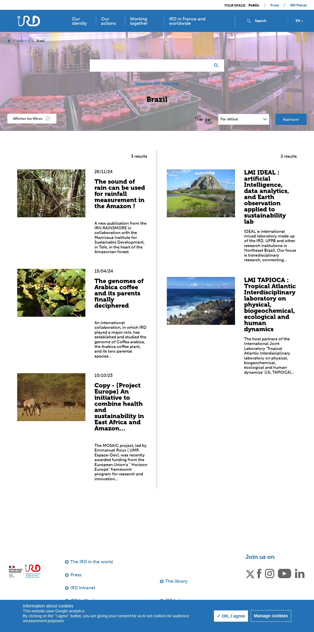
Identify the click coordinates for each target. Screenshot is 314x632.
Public (254, 5)
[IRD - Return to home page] (28, 21)
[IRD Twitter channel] (250, 573)
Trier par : (204, 119)
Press (274, 5)
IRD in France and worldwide (187, 21)
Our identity (79, 21)
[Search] (217, 65)
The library (176, 581)
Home (9, 41)
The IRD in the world (91, 562)
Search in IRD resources (157, 83)
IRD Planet (298, 5)
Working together (139, 21)
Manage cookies (271, 615)
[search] (269, 21)
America (23, 40)
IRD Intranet (82, 588)
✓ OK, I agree (231, 616)
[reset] (205, 65)
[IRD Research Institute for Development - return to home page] (24, 571)
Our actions (108, 21)
